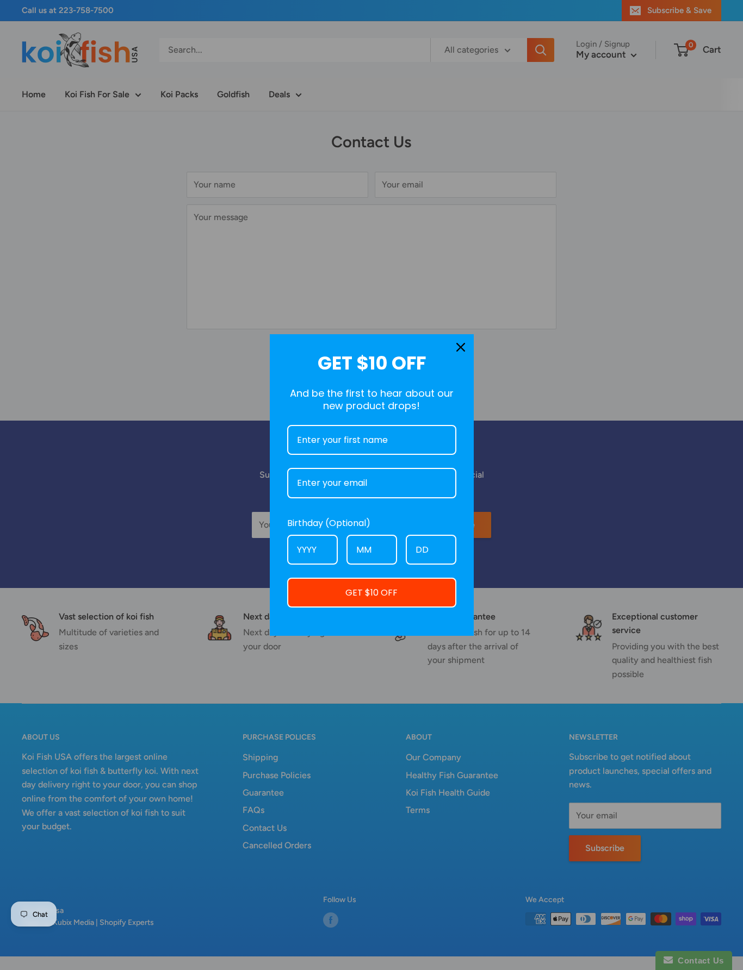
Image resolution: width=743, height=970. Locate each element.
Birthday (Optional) (328, 523)
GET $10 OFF (371, 592)
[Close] (461, 347)
